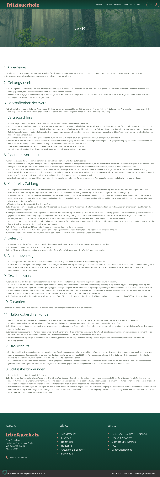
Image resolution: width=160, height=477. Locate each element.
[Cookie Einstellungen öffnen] (4, 474)
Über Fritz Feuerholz (132, 4)
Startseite (98, 4)
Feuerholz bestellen (113, 4)
